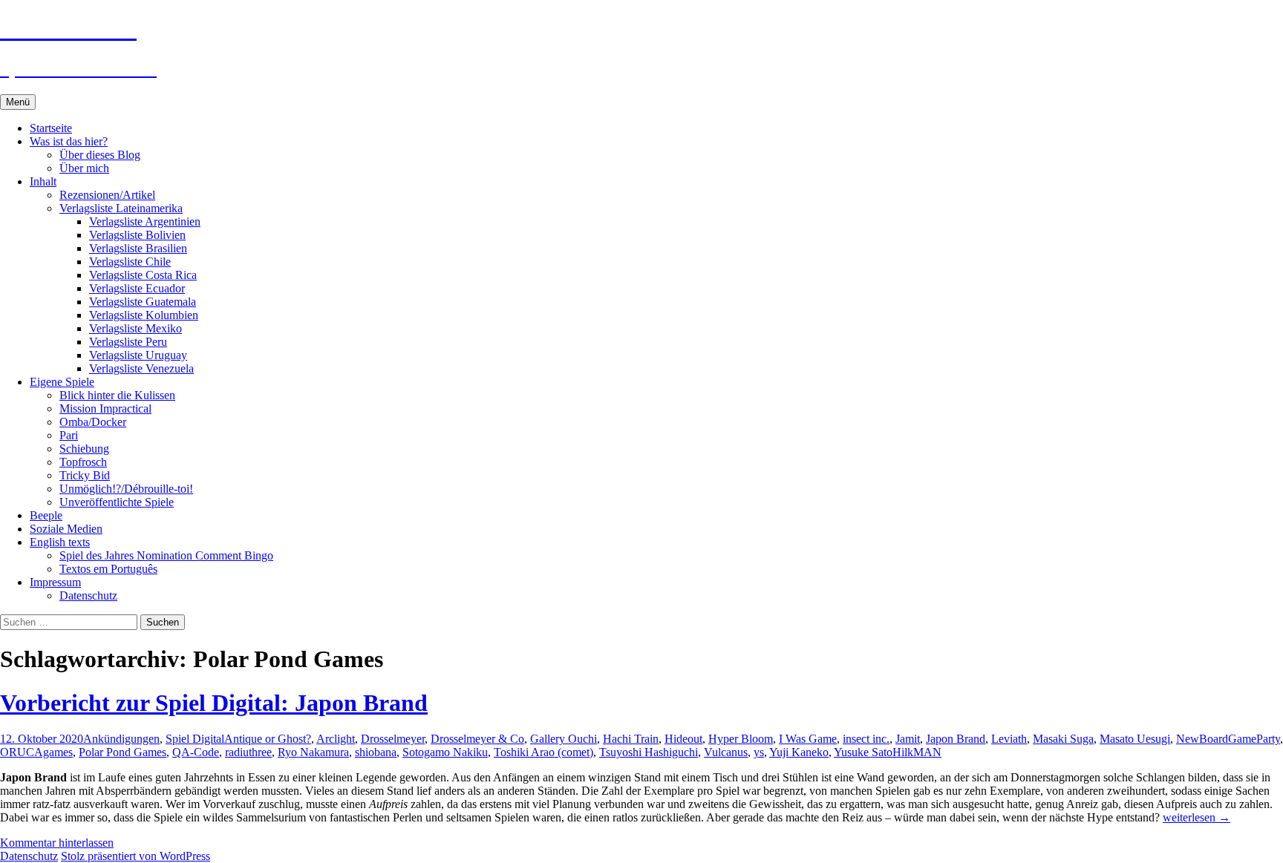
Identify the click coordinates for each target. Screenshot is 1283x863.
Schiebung (84, 448)
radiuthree (248, 752)
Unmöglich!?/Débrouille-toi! (126, 488)
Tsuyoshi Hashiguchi (648, 752)
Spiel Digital (195, 738)
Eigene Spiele (62, 381)
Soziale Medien (66, 528)
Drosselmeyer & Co (477, 738)
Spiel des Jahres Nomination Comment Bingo (166, 555)
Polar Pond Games (122, 752)
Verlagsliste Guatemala (142, 301)
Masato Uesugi (1135, 738)
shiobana (375, 752)
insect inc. (866, 738)
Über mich (84, 168)
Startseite (51, 128)
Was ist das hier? (69, 141)
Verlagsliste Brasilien (138, 248)
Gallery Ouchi (563, 738)
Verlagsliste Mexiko (135, 328)
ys (759, 752)
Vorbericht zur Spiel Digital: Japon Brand (214, 702)
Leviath (1009, 738)
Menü (18, 102)
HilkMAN (916, 752)
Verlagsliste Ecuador (137, 288)
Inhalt (43, 181)
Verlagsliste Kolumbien (143, 315)
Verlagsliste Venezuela (141, 368)
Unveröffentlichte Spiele (116, 502)
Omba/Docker (92, 422)
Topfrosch (83, 462)
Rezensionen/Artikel (107, 194)
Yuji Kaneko (799, 752)
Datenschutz (88, 595)
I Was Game (808, 738)
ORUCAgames (36, 752)
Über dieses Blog (99, 154)
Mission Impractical (105, 408)
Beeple (46, 515)
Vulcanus (726, 752)
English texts (60, 542)
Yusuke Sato (863, 752)
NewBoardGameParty (1228, 738)
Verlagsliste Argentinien (144, 221)
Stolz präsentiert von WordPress (135, 856)
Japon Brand (955, 738)
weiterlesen (1196, 817)
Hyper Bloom (740, 738)
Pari (68, 435)
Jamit (907, 738)
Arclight (335, 738)
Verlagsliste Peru (128, 341)
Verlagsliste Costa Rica (143, 275)
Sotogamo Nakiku (445, 752)
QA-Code (195, 752)
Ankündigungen (121, 738)
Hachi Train (631, 738)
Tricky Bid (84, 475)
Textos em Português (108, 568)
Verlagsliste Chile (130, 261)
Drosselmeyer (393, 738)
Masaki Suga (1063, 738)
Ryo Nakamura (313, 752)
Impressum (55, 582)
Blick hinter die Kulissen (117, 395)
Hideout (683, 738)
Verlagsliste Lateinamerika (121, 208)
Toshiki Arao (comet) (543, 752)
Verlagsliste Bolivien (137, 235)
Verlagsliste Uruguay (138, 355)
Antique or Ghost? (267, 738)
